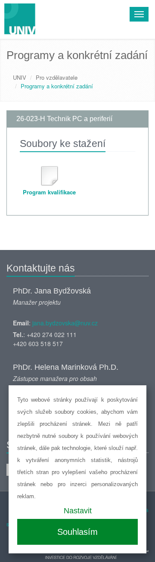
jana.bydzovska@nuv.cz (65, 322)
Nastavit (78, 510)
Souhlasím (77, 532)
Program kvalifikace (49, 192)
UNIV (19, 77)
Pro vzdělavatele (57, 77)
